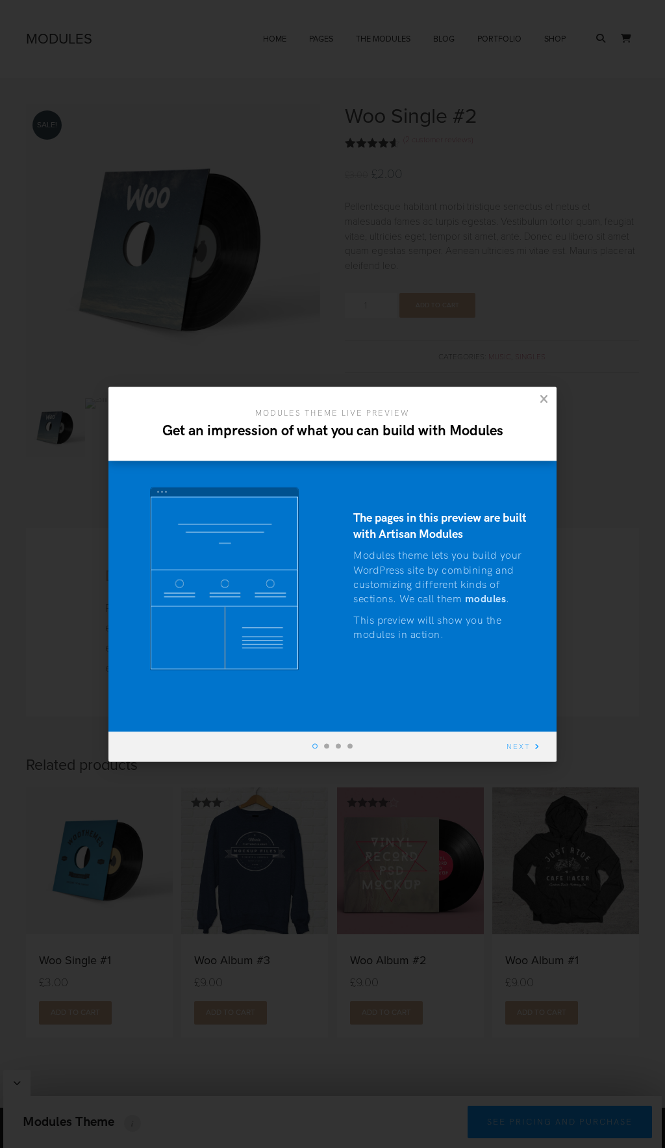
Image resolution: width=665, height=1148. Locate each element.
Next (519, 747)
